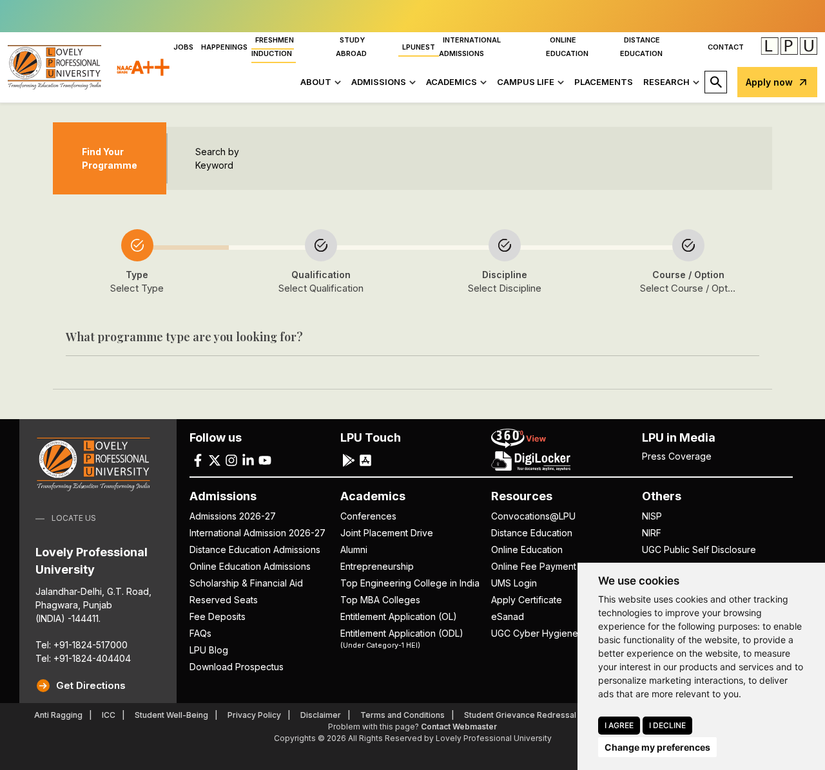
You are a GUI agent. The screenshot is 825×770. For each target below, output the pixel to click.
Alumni (353, 549)
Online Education (527, 549)
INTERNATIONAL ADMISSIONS (470, 46)
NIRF (651, 532)
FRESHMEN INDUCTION (272, 46)
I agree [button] (619, 725)
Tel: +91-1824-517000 (81, 644)
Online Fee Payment (533, 566)
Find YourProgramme (109, 158)
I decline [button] (667, 725)
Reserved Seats (223, 599)
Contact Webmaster (459, 726)
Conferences (368, 516)
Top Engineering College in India (410, 583)
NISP (652, 516)
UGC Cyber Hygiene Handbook (558, 633)
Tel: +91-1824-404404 (83, 658)
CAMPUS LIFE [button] (525, 82)
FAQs (200, 633)
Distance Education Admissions (254, 549)
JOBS (183, 47)
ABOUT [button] (315, 82)
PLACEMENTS (603, 82)
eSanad (507, 616)
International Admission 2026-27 (257, 532)
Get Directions (91, 685)
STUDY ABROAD (351, 46)
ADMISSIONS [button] (378, 82)
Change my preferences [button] (657, 747)
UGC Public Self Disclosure (699, 549)
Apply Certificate (526, 599)
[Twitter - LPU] (214, 459)
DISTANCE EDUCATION (641, 46)
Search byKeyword (217, 158)
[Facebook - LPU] (197, 459)
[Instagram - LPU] (231, 459)
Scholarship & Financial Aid (246, 583)
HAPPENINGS (224, 47)
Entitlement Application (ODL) (401, 638)
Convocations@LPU (533, 516)
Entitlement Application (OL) (398, 616)
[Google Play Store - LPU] (348, 459)
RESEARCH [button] (666, 82)
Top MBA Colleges (380, 599)
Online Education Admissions (250, 566)
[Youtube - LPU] (265, 459)
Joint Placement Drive (386, 532)
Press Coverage (677, 456)
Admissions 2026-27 (232, 516)
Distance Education (531, 532)
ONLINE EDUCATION (567, 46)
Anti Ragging (58, 715)
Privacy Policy (254, 715)
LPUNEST (418, 47)
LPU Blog (208, 649)
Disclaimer (320, 715)
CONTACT (726, 47)
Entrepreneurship (377, 566)
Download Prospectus (236, 666)
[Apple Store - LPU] (365, 459)
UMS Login (514, 583)
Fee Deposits (217, 616)
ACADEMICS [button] (451, 82)
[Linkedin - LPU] (248, 459)
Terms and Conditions (402, 715)
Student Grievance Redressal (520, 715)
